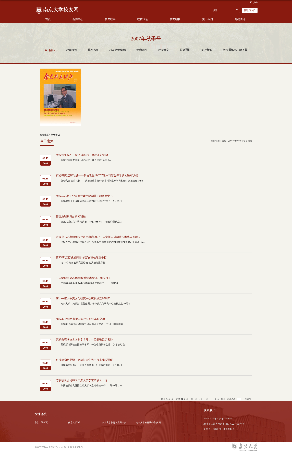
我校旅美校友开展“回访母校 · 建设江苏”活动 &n (86, 160)
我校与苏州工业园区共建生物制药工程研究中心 (84, 196)
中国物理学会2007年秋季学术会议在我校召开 (83, 277)
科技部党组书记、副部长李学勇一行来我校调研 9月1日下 (92, 365)
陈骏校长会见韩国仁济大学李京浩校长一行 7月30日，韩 (91, 385)
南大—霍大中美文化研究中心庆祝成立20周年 (83, 298)
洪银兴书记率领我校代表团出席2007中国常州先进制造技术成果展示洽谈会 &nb (103, 242)
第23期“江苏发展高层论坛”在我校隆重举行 (81, 257)
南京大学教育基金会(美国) (148, 422)
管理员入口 (250, 10)
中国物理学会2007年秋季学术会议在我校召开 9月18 (89, 283)
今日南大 (247, 140)
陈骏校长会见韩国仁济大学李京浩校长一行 (81, 380)
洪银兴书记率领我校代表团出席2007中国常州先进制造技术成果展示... (98, 236)
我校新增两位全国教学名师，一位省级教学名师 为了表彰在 (93, 344)
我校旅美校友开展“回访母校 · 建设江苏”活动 (82, 155)
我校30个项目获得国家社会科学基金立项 (80, 318)
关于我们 (207, 19)
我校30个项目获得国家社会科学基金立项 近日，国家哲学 (92, 324)
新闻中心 (77, 19)
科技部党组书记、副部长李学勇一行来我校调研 (84, 359)
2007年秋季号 (234, 140)
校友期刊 (175, 19)
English (254, 2)
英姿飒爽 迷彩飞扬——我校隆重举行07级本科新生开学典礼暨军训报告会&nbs (102, 180)
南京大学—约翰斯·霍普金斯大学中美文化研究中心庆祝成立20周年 (96, 303)
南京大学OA (74, 422)
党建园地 (240, 19)
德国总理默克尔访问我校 (71, 216)
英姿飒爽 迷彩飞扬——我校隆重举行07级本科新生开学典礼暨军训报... (98, 175)
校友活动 (142, 19)
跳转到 (248, 399)
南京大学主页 (41, 422)
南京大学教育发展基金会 (114, 422)
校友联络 (110, 19)
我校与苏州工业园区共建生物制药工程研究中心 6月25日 (91, 201)
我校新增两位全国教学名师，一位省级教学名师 (84, 339)
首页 (48, 19)
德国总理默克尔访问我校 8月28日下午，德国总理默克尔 (91, 221)
